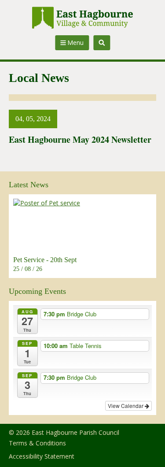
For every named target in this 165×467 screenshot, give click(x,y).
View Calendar (126, 405)
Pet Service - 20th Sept (45, 259)
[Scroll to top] (146, 448)
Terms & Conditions (37, 443)
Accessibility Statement (41, 456)
